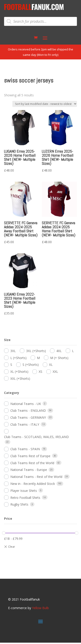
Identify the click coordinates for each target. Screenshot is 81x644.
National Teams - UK (25, 404)
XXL (55, 371)
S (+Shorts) (30, 364)
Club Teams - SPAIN (25, 449)
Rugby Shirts (19, 504)
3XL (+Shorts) (36, 351)
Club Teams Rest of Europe (30, 456)
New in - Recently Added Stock (32, 483)
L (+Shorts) (18, 358)
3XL (13, 351)
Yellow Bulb (40, 608)
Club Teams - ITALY (24, 424)
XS (40, 371)
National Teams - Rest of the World (36, 477)
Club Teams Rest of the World (32, 463)
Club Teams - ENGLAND (28, 410)
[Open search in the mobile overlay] (40, 21)
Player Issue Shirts (23, 490)
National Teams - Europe (28, 470)
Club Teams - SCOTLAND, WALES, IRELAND (36, 437)
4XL (59, 351)
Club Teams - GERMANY (28, 417)
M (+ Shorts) (59, 358)
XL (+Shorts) (19, 371)
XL (51, 364)
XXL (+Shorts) (20, 378)
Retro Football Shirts (25, 497)
